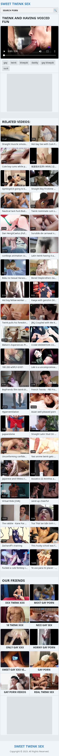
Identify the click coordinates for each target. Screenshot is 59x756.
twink (13, 62)
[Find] (55, 10)
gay (5, 62)
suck (6, 68)
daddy (35, 62)
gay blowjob (48, 62)
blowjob (24, 62)
